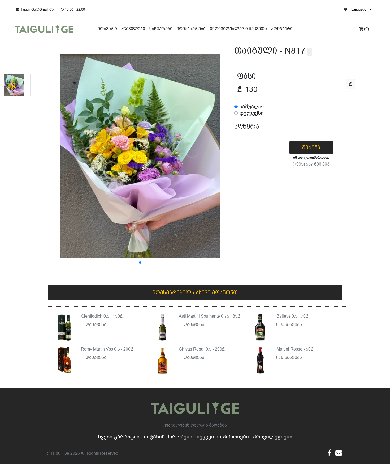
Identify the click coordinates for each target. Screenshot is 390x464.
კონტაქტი (281, 28)
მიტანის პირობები (168, 436)
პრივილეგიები (272, 436)
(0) (366, 29)
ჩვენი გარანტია (119, 436)
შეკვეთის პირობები (223, 436)
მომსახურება (191, 28)
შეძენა (311, 147)
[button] (140, 262)
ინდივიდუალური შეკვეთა (238, 28)
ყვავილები (133, 28)
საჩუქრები (160, 28)
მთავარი (107, 28)
